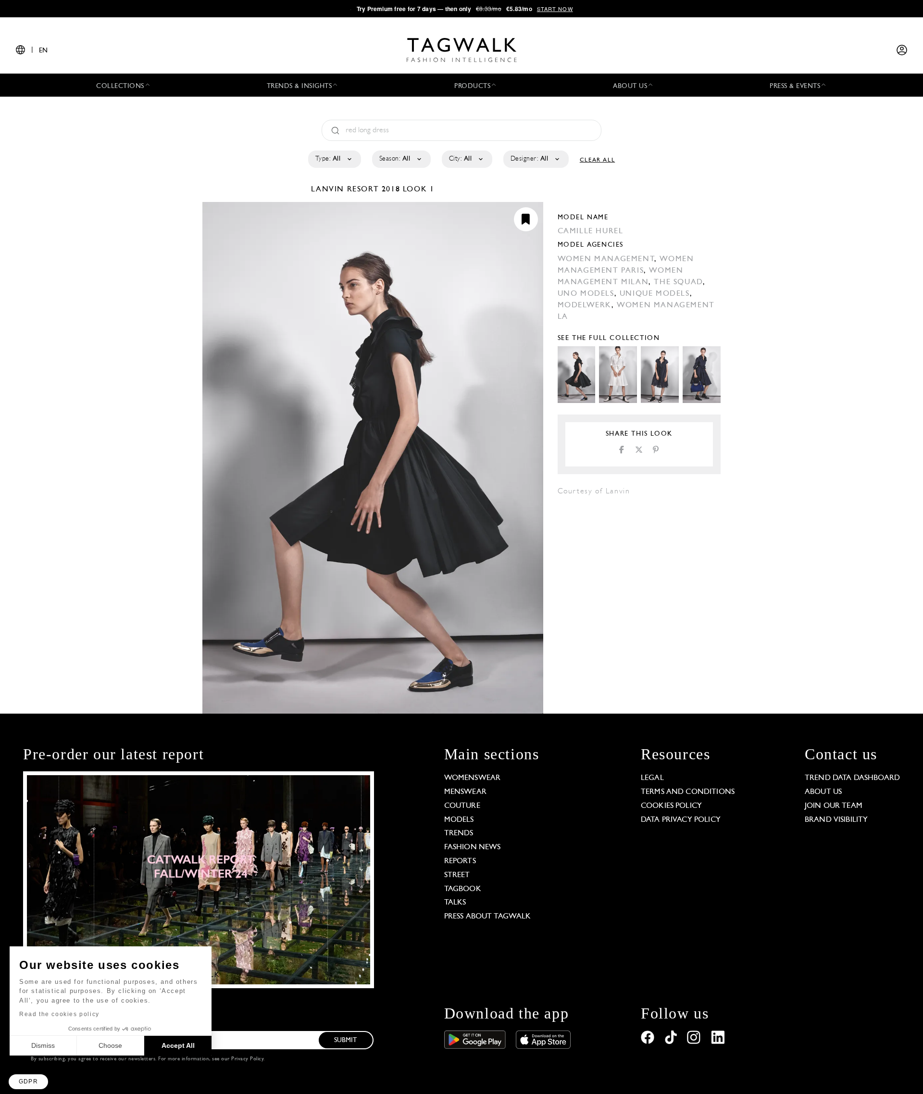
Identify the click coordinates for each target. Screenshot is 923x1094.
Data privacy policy (681, 820)
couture (462, 806)
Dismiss (43, 1045)
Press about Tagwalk (487, 916)
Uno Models (586, 294)
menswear (465, 792)
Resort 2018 (373, 189)
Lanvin (329, 189)
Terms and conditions (688, 792)
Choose (110, 1045)
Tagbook (462, 889)
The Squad (678, 282)
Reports (460, 861)
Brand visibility (836, 820)
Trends (459, 833)
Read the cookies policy (59, 1014)
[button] (28, 1081)
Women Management (606, 259)
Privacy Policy (247, 1059)
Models (459, 820)
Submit (345, 1040)
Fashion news (472, 847)
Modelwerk (584, 305)
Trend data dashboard (852, 778)
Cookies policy (671, 806)
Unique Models (655, 294)
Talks (455, 902)
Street (457, 875)
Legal (652, 778)
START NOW (555, 9)
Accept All (178, 1045)
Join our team (833, 806)
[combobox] (333, 159)
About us (823, 792)
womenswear (472, 778)
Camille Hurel (591, 231)
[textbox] (333, 159)
